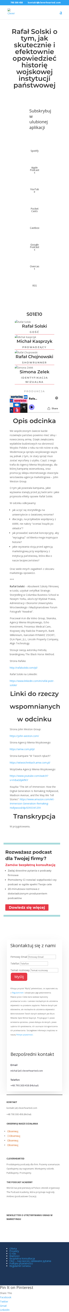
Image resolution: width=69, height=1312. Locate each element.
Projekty (14, 1251)
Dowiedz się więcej (27, 907)
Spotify (35, 150)
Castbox (34, 228)
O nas (12, 1253)
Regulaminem (18, 992)
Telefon (14, 963)
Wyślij (19, 976)
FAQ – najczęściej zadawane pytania (30, 1261)
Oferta (13, 1248)
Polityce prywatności (24, 1034)
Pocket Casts (35, 210)
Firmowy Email (18, 956)
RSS (34, 285)
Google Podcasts (34, 247)
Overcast (34, 267)
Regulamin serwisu (20, 1266)
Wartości (14, 1256)
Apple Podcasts (34, 170)
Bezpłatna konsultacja (22, 1258)
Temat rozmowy (20, 970)
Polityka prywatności (21, 1263)
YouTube (34, 190)
